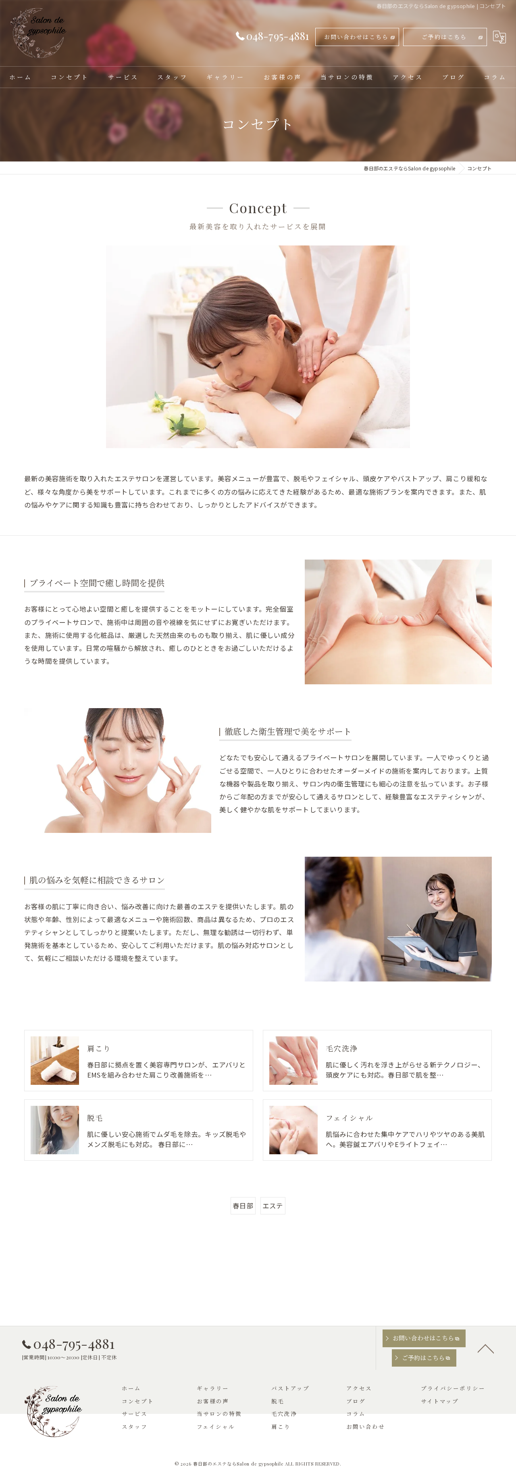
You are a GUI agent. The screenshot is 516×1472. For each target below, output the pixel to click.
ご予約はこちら (444, 37)
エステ (272, 1205)
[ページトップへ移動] (486, 1348)
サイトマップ (440, 1401)
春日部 (243, 1205)
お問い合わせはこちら (356, 37)
